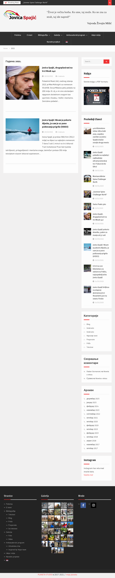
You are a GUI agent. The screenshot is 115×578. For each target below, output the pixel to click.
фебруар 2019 (92, 433)
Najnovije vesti (92, 336)
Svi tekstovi (12, 529)
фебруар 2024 (93, 406)
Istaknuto (61, 76)
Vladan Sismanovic (94, 371)
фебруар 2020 (92, 425)
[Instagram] (93, 505)
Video (10, 539)
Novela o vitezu (101, 378)
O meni (29, 35)
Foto (10, 535)
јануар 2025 (91, 402)
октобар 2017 (92, 448)
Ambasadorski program (75, 35)
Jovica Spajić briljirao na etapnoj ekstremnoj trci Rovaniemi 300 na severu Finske (101, 293)
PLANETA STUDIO (45, 574)
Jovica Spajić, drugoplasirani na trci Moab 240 (100, 217)
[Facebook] (83, 505)
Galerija (57, 35)
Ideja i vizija (96, 35)
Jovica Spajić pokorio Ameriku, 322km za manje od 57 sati (101, 232)
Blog (88, 324)
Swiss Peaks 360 (99, 204)
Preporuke (91, 339)
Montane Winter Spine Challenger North (99, 179)
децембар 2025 (93, 398)
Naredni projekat (53, 42)
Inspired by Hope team (17, 550)
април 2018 (91, 441)
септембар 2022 (93, 414)
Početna (17, 35)
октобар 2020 (92, 421)
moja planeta (71, 574)
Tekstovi (90, 347)
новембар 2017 (93, 444)
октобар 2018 (92, 437)
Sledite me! (88, 475)
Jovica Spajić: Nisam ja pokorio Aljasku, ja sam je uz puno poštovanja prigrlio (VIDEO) (56, 123)
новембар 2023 (93, 410)
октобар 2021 (92, 418)
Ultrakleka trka (14, 546)
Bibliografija (43, 35)
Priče (88, 343)
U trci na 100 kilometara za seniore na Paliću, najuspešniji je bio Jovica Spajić (100, 272)
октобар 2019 (92, 429)
